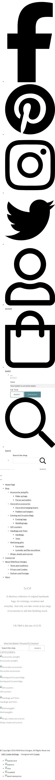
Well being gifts (17, 542)
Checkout (32, 394)
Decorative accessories (20, 504)
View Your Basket (11, 643)
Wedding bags (21, 523)
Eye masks (19, 546)
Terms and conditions (19, 565)
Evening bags (21, 519)
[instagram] (30, 193)
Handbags (19, 535)
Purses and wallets (23, 500)
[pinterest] (30, 134)
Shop (7, 488)
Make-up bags (21, 496)
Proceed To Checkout (29, 643)
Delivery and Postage (19, 573)
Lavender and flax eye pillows (27, 550)
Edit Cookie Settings (10, 754)
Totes (17, 538)
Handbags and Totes (19, 531)
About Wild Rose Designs (16, 562)
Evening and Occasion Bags (22, 515)
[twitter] (30, 244)
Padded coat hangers (24, 511)
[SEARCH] (43, 460)
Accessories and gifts (19, 492)
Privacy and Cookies (19, 569)
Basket (17, 394)
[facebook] (30, 81)
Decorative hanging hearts (26, 508)
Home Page (10, 484)
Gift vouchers (16, 527)
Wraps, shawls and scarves (21, 554)
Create (37, 754)
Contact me (10, 558)
